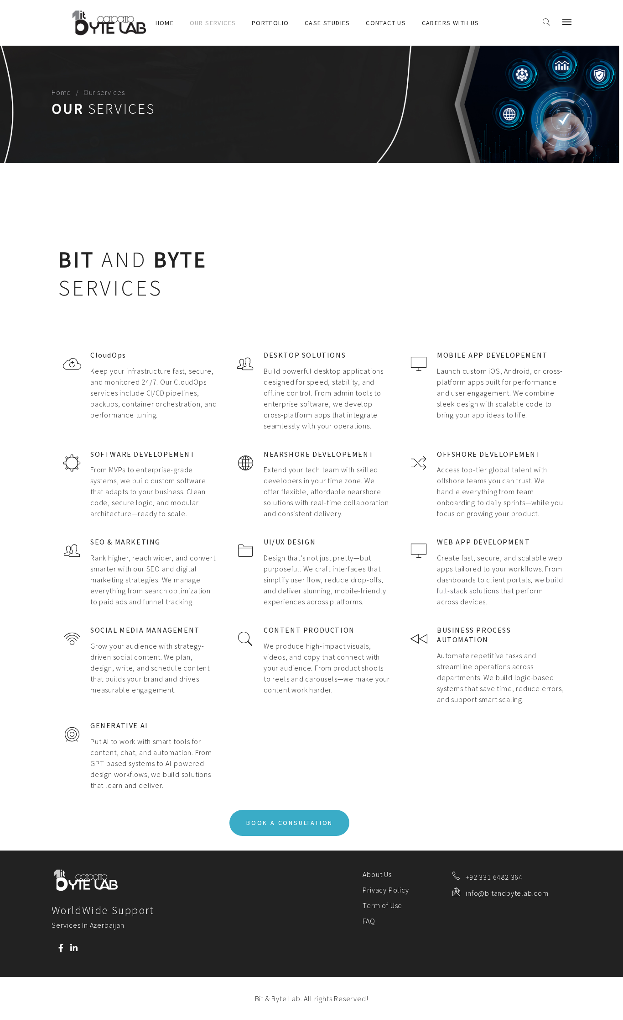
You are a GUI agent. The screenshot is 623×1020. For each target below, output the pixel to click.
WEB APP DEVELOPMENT (483, 541)
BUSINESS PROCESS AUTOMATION (474, 634)
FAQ (369, 920)
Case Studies (327, 23)
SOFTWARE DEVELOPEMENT (143, 454)
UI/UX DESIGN (290, 541)
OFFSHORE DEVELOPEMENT (489, 454)
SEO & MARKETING (125, 541)
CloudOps (108, 354)
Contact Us (386, 23)
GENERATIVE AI (119, 725)
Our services (213, 23)
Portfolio (270, 23)
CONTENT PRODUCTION (309, 629)
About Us (377, 874)
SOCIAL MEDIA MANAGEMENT (145, 629)
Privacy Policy (386, 889)
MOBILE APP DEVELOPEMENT (492, 354)
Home (165, 23)
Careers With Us (450, 23)
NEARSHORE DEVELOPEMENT (319, 454)
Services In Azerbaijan (88, 925)
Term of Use (382, 905)
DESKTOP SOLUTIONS (305, 354)
